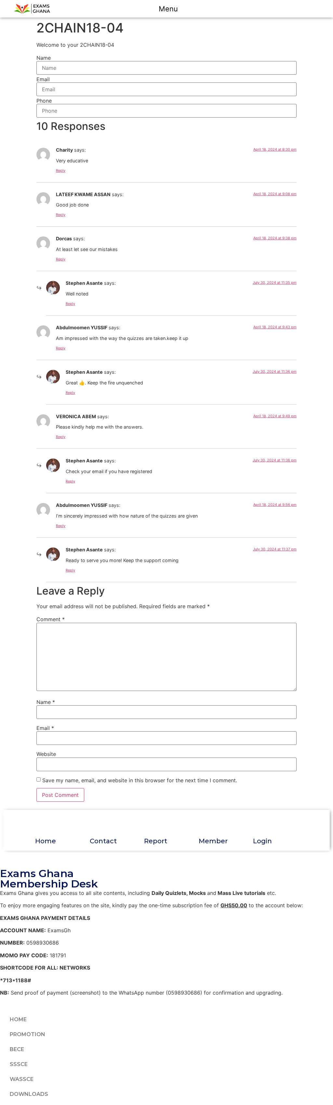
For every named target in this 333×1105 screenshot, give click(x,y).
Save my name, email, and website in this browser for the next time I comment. (139, 780)
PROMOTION (27, 1034)
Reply (60, 170)
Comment (50, 619)
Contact (103, 841)
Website (46, 754)
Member (213, 841)
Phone (44, 100)
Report (155, 841)
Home (45, 841)
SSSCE (19, 1064)
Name (43, 57)
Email (43, 79)
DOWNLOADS (29, 1094)
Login (262, 841)
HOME (18, 1019)
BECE (17, 1049)
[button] (172, 9)
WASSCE (21, 1079)
